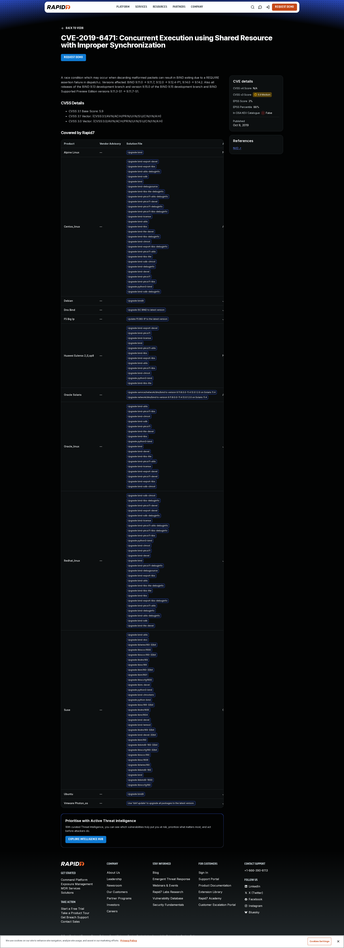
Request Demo (284, 7)
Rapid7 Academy (210, 898)
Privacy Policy (128, 940)
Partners (179, 7)
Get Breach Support (75, 917)
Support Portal (209, 879)
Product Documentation (215, 885)
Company (197, 7)
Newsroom (114, 885)
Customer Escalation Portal (217, 905)
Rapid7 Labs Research (168, 892)
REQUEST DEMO (73, 57)
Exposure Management (77, 884)
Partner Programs (119, 898)
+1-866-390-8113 (256, 870)
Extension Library (210, 892)
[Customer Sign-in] (267, 7)
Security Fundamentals (168, 905)
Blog (156, 872)
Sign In (203, 872)
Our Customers (117, 892)
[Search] (252, 7)
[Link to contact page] (260, 7)
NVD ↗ (237, 148)
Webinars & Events (165, 885)
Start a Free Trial (72, 908)
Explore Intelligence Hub (85, 839)
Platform (123, 7)
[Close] (338, 941)
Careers (112, 911)
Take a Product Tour (75, 913)
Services (141, 7)
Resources (160, 7)
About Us (113, 872)
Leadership (114, 879)
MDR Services (70, 888)
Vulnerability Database (168, 898)
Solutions (67, 892)
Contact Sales (70, 921)
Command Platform (74, 880)
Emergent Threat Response (171, 879)
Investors (113, 905)
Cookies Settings (319, 941)
